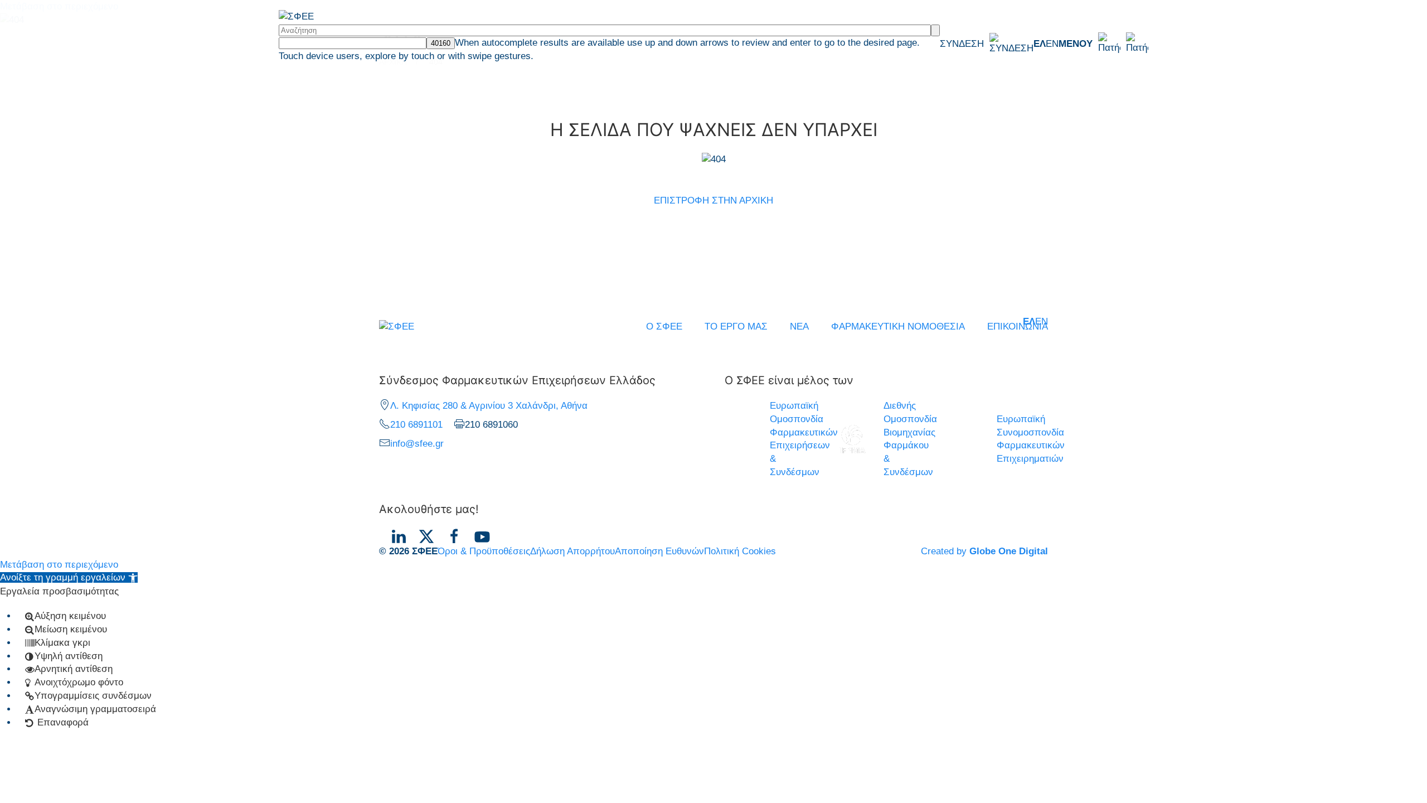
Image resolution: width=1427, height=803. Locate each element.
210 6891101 (416, 424)
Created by (984, 551)
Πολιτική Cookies (740, 551)
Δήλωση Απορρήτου (572, 551)
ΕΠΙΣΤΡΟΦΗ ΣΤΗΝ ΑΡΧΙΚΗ (713, 200)
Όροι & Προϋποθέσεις (484, 551)
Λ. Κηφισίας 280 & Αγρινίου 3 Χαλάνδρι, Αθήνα (489, 405)
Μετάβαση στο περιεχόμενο (59, 564)
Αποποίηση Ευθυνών (659, 551)
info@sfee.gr (417, 443)
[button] (1103, 43)
